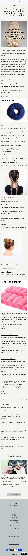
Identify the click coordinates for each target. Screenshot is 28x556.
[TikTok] (18, 528)
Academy (14, 507)
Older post (5, 399)
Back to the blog (14, 494)
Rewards (14, 515)
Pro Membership (14, 505)
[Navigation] (1, 5)
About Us (14, 514)
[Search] (23, 5)
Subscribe (14, 540)
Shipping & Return (14, 503)
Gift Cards (14, 508)
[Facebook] (9, 528)
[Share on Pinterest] (7, 394)
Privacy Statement (14, 520)
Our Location (14, 517)
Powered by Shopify (14, 554)
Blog (14, 519)
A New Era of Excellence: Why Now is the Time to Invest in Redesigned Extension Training (13, 478)
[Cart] (26, 5)
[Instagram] (12, 528)
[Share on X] (4, 394)
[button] (12, 486)
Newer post (22, 399)
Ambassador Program (14, 522)
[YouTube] (15, 528)
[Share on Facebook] (1, 394)
